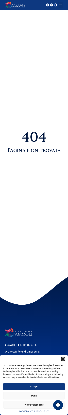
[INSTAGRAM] (51, 4)
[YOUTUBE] (55, 4)
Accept (34, 386)
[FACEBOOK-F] (47, 4)
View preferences (34, 404)
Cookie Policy (26, 411)
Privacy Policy (41, 411)
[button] (63, 359)
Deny (34, 395)
